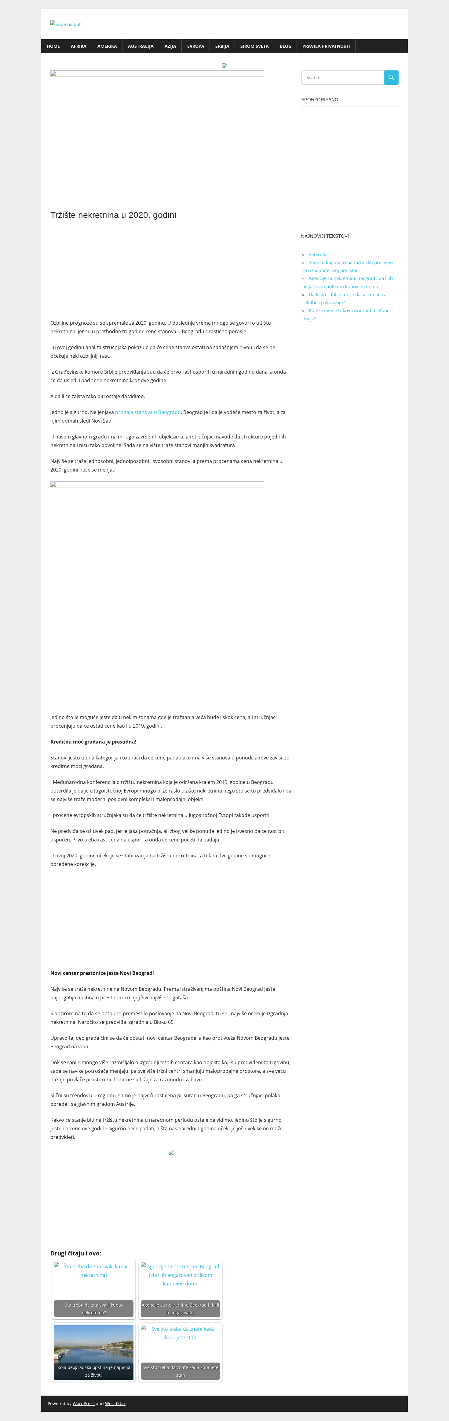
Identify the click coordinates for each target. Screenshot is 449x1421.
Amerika (107, 46)
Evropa (195, 46)
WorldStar (115, 1403)
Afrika (78, 46)
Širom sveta (254, 46)
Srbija (222, 46)
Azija (170, 46)
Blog (285, 46)
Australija (141, 46)
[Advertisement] (171, 268)
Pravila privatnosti (326, 46)
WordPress (84, 1403)
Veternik (317, 254)
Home (53, 46)
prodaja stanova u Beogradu (148, 412)
